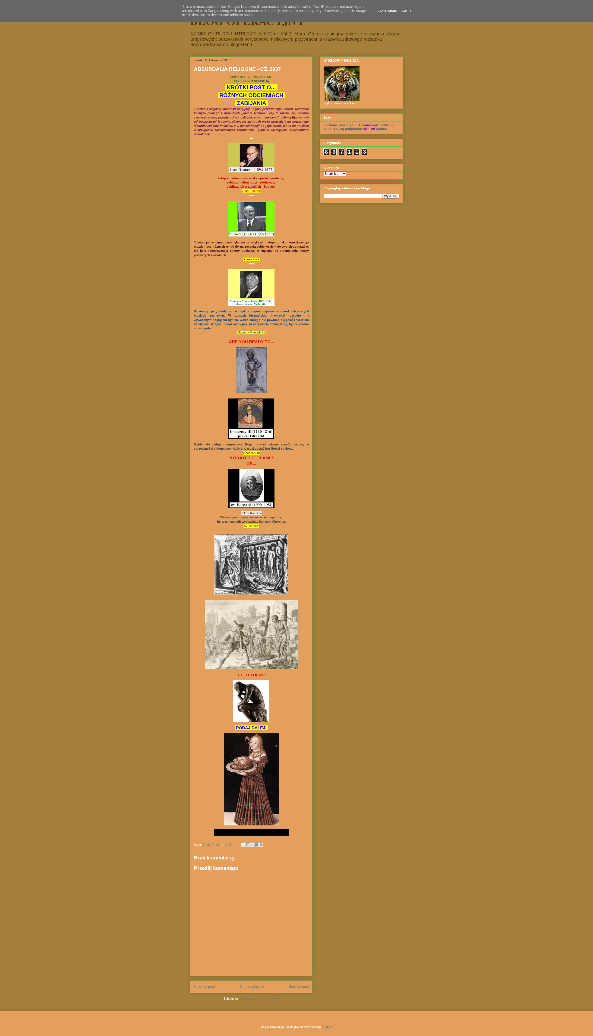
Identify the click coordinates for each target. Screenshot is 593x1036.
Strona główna (252, 987)
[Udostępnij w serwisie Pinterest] (261, 845)
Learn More (387, 10)
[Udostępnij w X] (252, 845)
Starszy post (299, 987)
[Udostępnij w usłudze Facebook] (256, 845)
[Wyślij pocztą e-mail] (243, 845)
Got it (406, 10)
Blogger (327, 1027)
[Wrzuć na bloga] (248, 845)
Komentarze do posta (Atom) (259, 998)
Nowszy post (204, 987)
